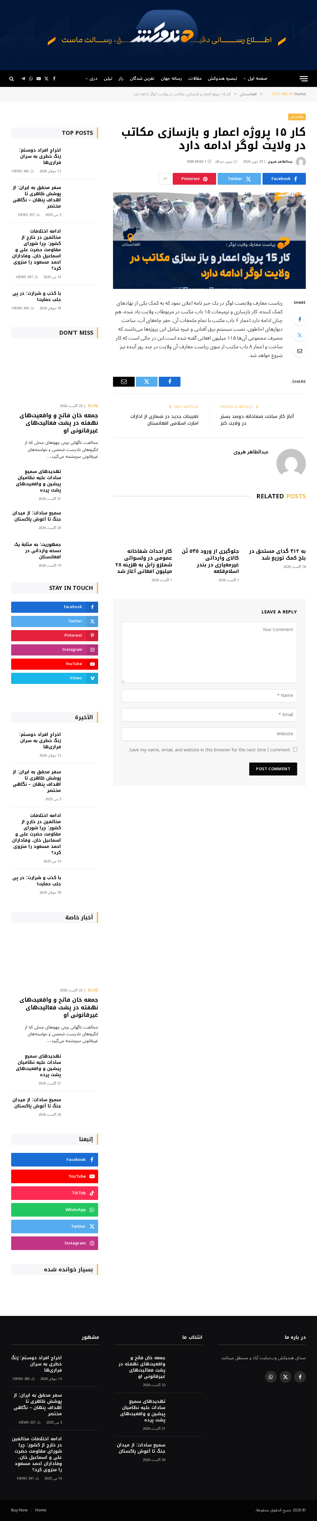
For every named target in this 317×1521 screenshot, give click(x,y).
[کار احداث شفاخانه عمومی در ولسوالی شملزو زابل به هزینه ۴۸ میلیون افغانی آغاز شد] (142, 525)
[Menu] (304, 79)
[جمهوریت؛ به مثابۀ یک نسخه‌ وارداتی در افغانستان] (82, 553)
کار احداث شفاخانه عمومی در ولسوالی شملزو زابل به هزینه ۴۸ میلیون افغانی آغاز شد (143, 561)
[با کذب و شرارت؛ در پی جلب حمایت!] (82, 302)
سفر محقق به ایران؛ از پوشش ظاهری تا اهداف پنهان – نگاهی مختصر (37, 197)
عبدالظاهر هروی (280, 161)
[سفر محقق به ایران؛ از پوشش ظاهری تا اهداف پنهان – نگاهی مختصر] (82, 196)
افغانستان (297, 117)
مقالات (195, 78)
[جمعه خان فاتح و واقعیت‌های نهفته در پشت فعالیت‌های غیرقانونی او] (54, 372)
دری (93, 78)
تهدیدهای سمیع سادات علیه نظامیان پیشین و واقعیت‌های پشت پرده (38, 481)
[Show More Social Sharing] (165, 179)
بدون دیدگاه (223, 161)
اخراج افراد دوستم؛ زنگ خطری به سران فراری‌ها (40, 156)
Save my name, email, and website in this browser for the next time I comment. (209, 749)
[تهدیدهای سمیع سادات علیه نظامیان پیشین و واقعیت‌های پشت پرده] (82, 480)
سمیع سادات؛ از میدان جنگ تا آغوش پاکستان (36, 516)
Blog (93, 406)
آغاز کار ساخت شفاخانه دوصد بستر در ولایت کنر (257, 420)
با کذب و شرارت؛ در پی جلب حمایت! (36, 296)
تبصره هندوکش (222, 78)
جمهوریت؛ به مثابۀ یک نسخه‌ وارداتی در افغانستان (37, 551)
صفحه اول (257, 78)
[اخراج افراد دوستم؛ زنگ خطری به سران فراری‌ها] (82, 158)
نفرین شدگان (142, 78)
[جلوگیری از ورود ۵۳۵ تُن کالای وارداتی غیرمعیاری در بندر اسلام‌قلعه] (209, 525)
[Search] (12, 79)
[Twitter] (299, 335)
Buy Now (19, 1510)
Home (40, 1510)
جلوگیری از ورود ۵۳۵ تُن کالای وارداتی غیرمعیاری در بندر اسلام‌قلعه (210, 561)
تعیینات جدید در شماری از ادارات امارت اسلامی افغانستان (164, 420)
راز (121, 78)
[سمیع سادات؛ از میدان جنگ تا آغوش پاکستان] (82, 521)
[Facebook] (299, 319)
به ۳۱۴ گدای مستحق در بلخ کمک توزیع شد (277, 554)
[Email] (299, 351)
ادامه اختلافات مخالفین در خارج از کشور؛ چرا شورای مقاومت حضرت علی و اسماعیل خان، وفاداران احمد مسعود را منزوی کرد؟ (36, 250)
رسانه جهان (171, 78)
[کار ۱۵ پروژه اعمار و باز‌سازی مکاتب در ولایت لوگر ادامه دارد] (209, 240)
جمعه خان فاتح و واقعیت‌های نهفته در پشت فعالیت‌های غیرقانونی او (59, 423)
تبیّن (108, 78)
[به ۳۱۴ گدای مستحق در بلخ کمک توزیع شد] (276, 525)
